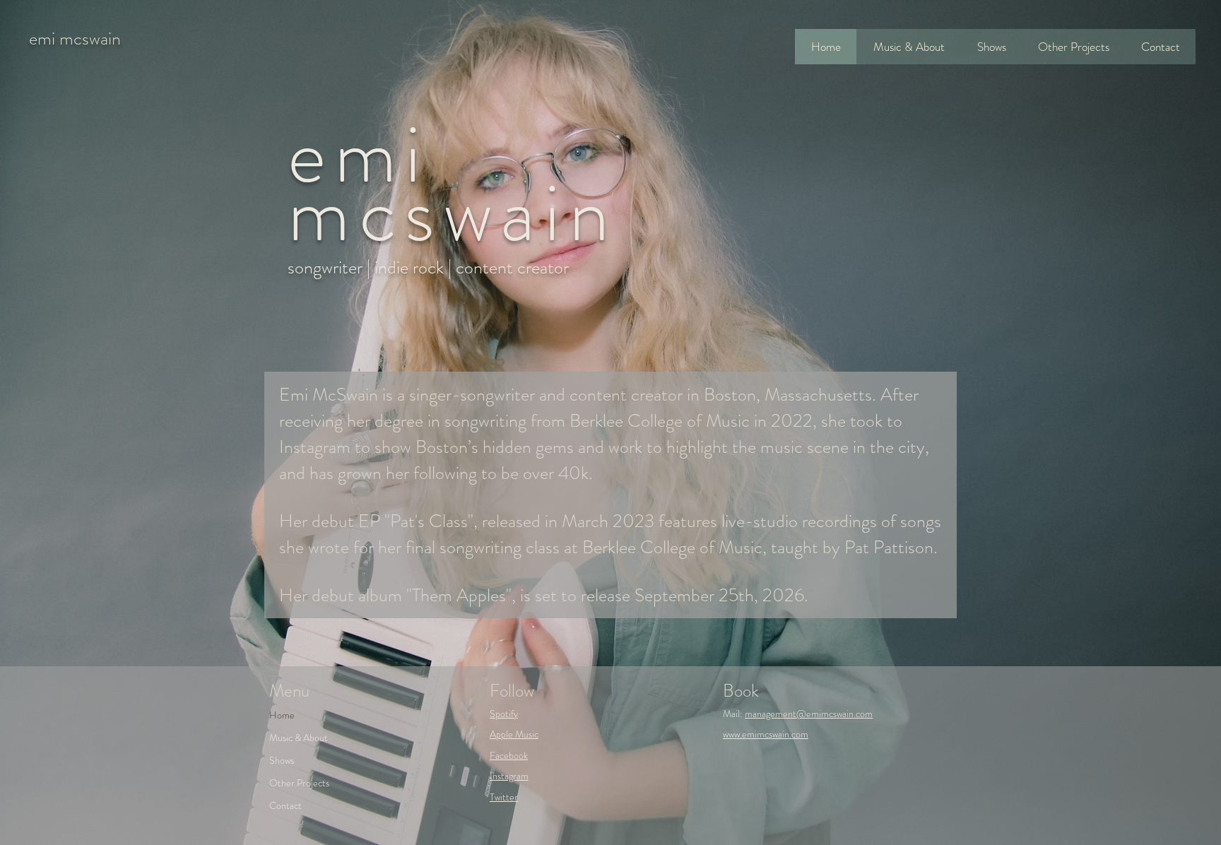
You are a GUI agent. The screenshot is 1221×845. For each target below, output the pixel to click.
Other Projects (299, 783)
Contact (285, 805)
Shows (281, 760)
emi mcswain (75, 38)
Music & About (298, 738)
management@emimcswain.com (809, 714)
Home (282, 715)
